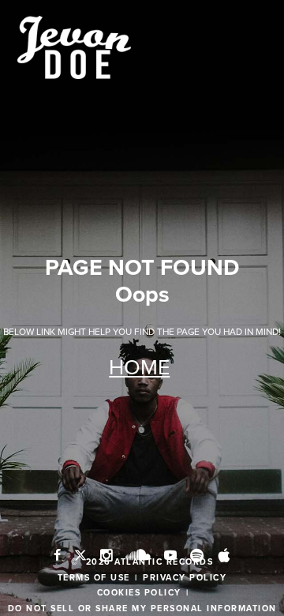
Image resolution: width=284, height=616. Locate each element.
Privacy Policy (184, 578)
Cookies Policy (139, 593)
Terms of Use (94, 578)
